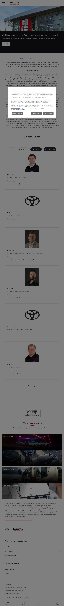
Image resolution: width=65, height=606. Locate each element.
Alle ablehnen (36, 113)
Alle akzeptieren (48, 113)
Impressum (22, 109)
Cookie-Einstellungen (17, 113)
